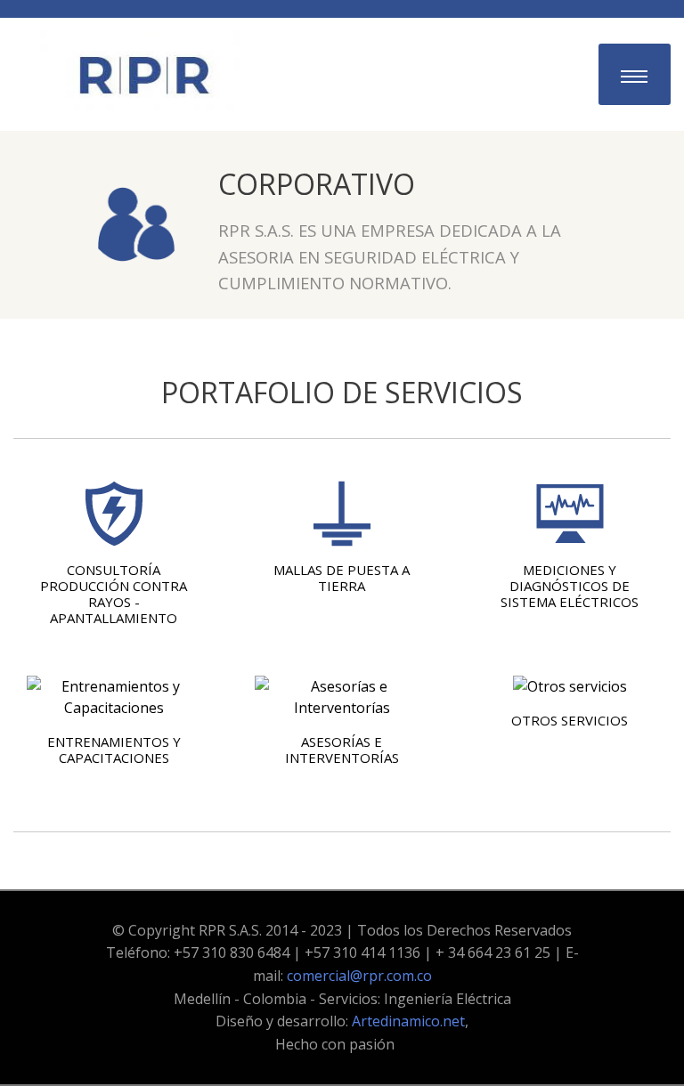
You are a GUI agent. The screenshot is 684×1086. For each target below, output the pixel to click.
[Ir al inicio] (142, 73)
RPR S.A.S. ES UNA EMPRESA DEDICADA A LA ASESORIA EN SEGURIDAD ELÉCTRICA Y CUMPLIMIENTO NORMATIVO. (389, 256)
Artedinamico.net (408, 1021)
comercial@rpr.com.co (359, 975)
